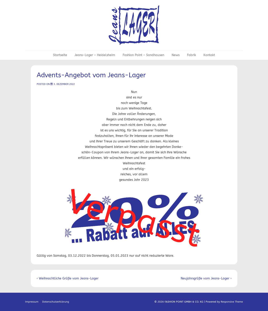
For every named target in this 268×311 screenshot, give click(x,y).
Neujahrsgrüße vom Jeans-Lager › (206, 278)
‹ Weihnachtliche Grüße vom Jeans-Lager (67, 278)
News (176, 55)
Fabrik (191, 55)
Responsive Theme (232, 301)
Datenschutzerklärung (55, 301)
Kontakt (209, 55)
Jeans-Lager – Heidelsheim (95, 55)
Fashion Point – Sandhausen (143, 55)
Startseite (60, 55)
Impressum (31, 301)
